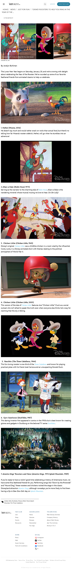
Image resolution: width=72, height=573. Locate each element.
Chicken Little (19, 246)
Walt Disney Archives (53, 514)
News (12, 9)
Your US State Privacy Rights (41, 560)
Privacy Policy (29, 560)
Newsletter (32, 523)
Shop (16, 517)
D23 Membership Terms (11, 560)
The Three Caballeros (16, 503)
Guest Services (19, 543)
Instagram (40, 537)
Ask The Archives (52, 523)
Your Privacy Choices (41, 562)
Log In (52, 4)
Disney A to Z (51, 526)
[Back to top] (68, 567)
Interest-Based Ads (30, 562)
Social (37, 535)
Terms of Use (22, 560)
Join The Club (64, 4)
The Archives (52, 512)
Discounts (18, 523)
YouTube (40, 543)
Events (17, 520)
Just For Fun (23, 9)
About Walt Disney (53, 520)
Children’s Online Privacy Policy (58, 560)
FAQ (16, 540)
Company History (52, 517)
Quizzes (31, 517)
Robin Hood (26, 501)
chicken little (7, 501)
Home (5, 9)
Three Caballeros (40, 364)
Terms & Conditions (21, 546)
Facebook (40, 546)
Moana (20, 501)
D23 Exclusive (34, 512)
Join (16, 514)
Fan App (32, 526)
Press (16, 537)
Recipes (31, 520)
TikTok (39, 540)
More (17, 535)
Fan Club (18, 512)
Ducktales (15, 501)
